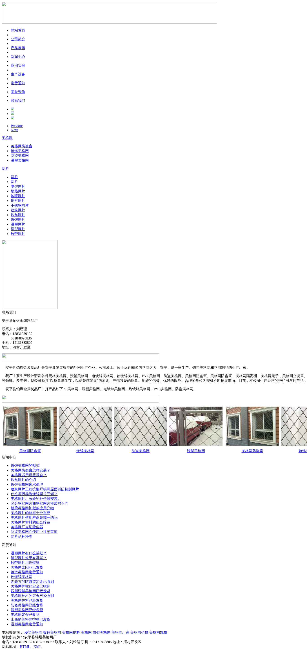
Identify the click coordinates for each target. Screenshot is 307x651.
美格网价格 (139, 632)
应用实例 (18, 65)
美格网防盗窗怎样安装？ (30, 470)
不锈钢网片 (20, 205)
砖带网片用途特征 (25, 563)
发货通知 (18, 83)
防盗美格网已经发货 (27, 605)
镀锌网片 (18, 219)
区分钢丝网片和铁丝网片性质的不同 (39, 503)
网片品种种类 (21, 536)
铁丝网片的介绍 (23, 480)
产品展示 (18, 48)
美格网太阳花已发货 (27, 567)
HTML (25, 647)
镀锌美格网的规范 (25, 465)
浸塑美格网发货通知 (27, 624)
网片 (5, 169)
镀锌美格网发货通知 (27, 572)
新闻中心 (18, 57)
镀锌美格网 (20, 151)
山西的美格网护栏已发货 (30, 619)
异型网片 (18, 229)
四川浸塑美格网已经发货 (30, 591)
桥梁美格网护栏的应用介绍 (32, 508)
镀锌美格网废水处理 (27, 484)
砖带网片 (18, 234)
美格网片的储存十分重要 (30, 513)
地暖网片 (18, 196)
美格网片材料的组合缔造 (30, 522)
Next (14, 130)
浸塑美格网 (20, 160)
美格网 (7, 138)
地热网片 (18, 191)
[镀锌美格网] (85, 445)
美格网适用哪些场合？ (29, 475)
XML (37, 647)
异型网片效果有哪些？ (29, 558)
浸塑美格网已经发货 (27, 610)
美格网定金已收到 (25, 615)
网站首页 (18, 30)
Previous (17, 126)
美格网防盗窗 (21, 146)
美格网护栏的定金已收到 (30, 586)
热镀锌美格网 (21, 577)
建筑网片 (18, 210)
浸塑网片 (18, 224)
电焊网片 (18, 186)
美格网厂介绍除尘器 (27, 527)
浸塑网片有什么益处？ (29, 553)
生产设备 (18, 74)
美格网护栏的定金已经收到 (32, 596)
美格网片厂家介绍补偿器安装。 (36, 499)
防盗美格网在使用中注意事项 (34, 532)
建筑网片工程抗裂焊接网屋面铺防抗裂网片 (45, 489)
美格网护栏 (71, 632)
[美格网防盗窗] (30, 445)
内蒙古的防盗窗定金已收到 (32, 581)
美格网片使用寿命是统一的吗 (34, 517)
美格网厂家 (120, 632)
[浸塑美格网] (195, 445)
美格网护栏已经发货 (27, 600)
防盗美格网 (20, 155)
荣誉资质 (18, 92)
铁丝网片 (18, 215)
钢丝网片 (18, 201)
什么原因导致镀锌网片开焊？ (34, 494)
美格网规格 (158, 632)
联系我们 (18, 100)
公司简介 (18, 39)
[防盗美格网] (140, 445)
